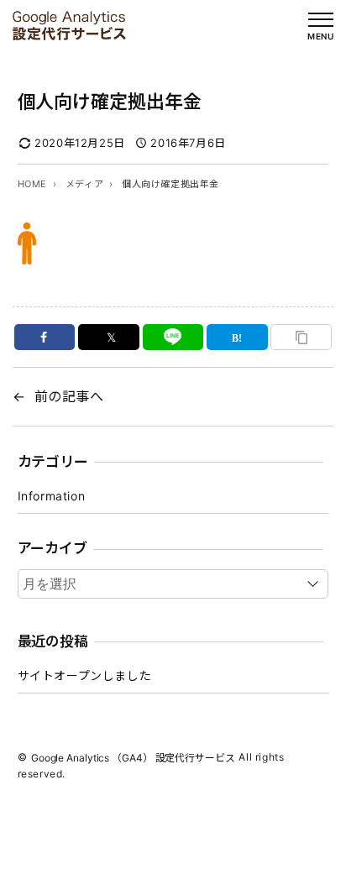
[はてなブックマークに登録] (237, 337)
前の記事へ (69, 396)
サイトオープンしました (85, 675)
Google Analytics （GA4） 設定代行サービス (133, 757)
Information (52, 496)
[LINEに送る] (173, 337)
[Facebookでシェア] (45, 337)
